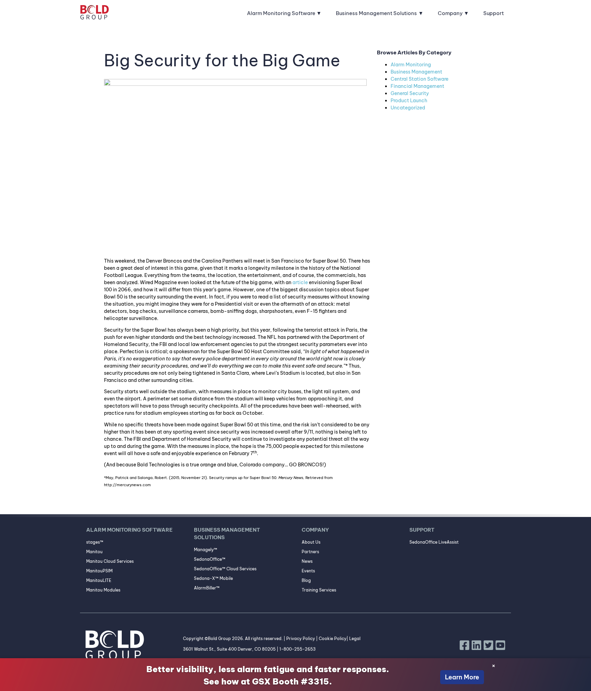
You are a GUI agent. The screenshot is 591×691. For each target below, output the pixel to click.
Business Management (416, 72)
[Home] (94, 13)
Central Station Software (419, 79)
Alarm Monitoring (411, 65)
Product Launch (409, 100)
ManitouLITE (98, 580)
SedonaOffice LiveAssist (434, 542)
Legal (354, 638)
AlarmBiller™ (207, 587)
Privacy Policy (300, 638)
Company (450, 13)
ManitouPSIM (99, 570)
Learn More (462, 677)
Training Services (319, 590)
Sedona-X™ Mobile (213, 578)
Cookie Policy (332, 638)
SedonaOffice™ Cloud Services (225, 568)
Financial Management (417, 86)
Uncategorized (408, 108)
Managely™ (205, 549)
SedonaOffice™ (209, 559)
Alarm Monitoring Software (281, 13)
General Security (410, 93)
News (307, 561)
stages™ (94, 542)
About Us (311, 542)
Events (308, 570)
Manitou (94, 551)
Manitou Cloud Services (110, 561)
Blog (306, 580)
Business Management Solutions (376, 13)
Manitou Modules (103, 590)
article (300, 282)
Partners (310, 551)
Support (493, 13)
